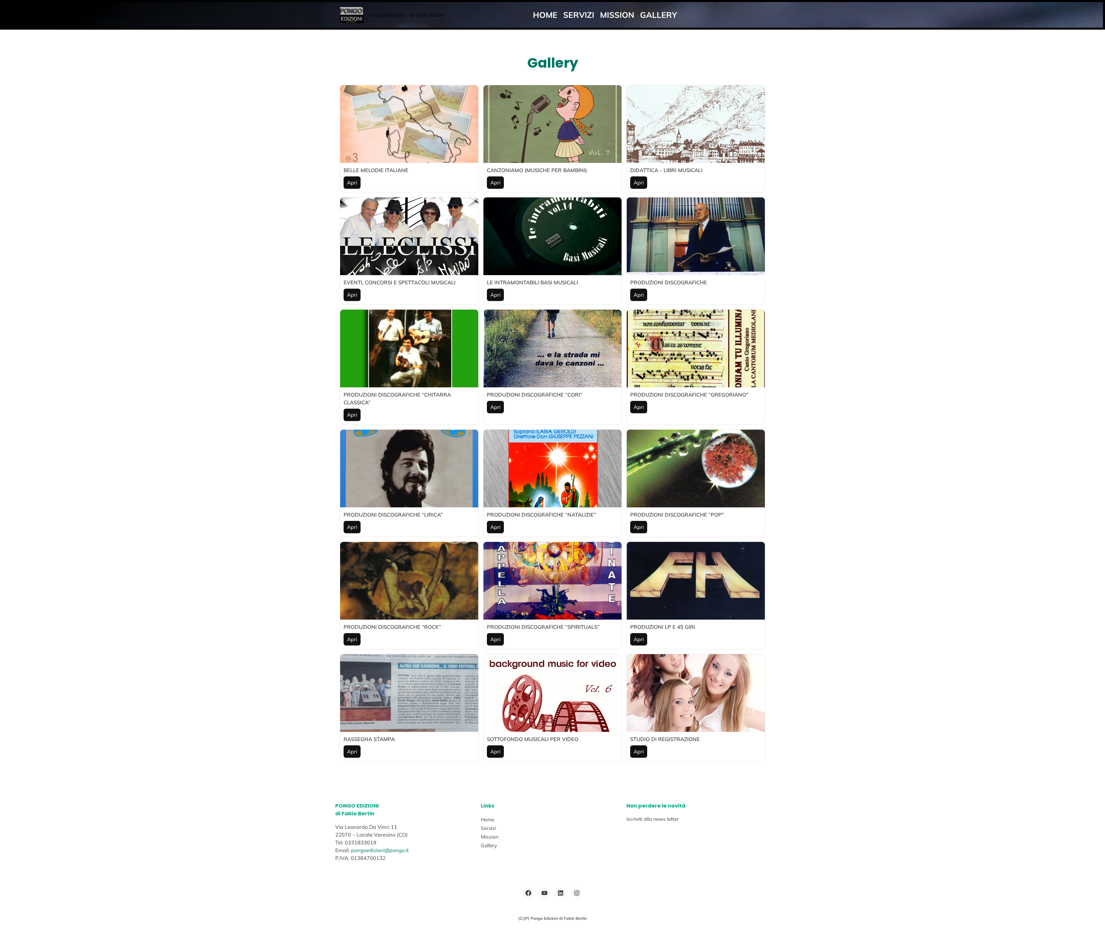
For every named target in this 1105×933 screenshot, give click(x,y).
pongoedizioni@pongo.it (380, 850)
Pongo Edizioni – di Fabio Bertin (407, 15)
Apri (352, 182)
